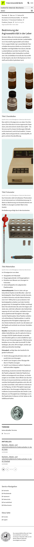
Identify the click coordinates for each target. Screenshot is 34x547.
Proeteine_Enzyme (7, 22)
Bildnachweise (7, 505)
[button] (3, 469)
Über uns (12, 15)
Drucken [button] (5, 517)
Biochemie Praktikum (16, 20)
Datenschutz (6, 499)
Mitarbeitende (7, 493)
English (5, 520)
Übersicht (7, 433)
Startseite (4, 15)
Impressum (6, 496)
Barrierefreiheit (7, 502)
